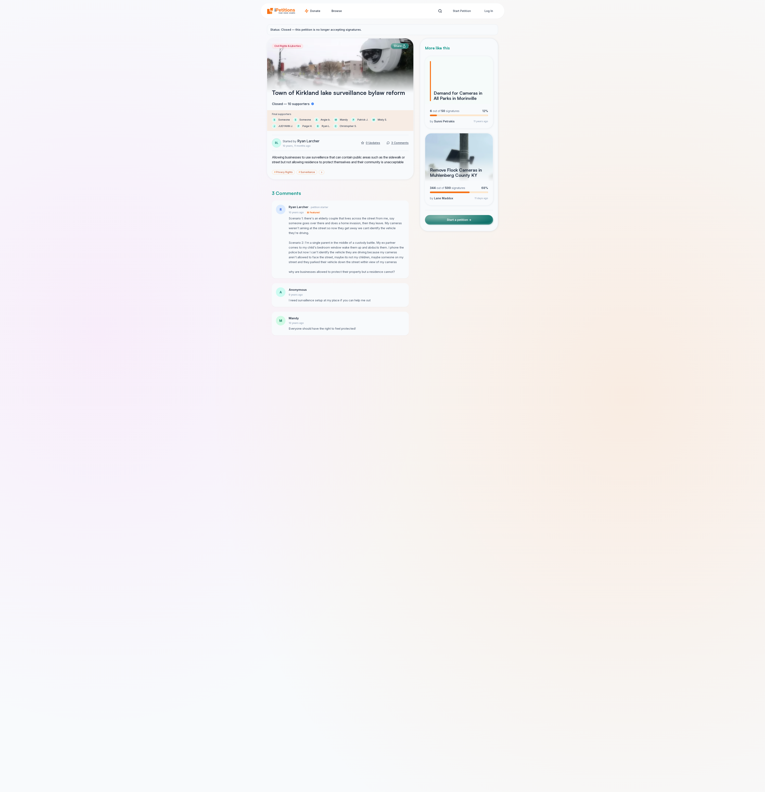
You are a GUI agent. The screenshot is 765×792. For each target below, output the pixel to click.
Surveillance (307, 172)
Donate (315, 11)
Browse (337, 11)
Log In (488, 11)
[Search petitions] (440, 11)
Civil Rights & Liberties (287, 45)
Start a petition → (459, 219)
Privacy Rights (283, 172)
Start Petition (462, 11)
